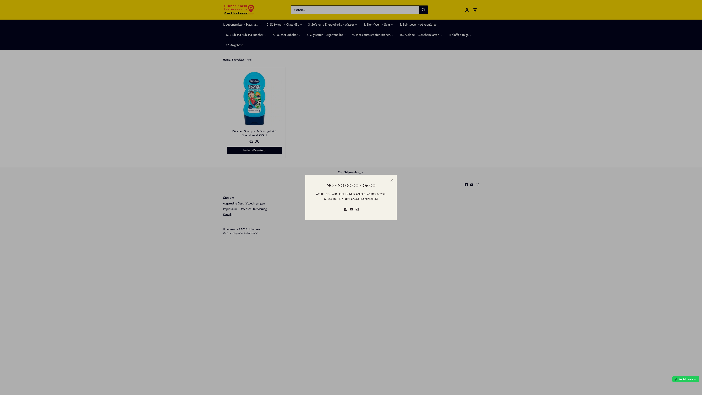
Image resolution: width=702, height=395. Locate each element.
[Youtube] (351, 209)
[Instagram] (357, 209)
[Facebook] (345, 209)
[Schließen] (392, 180)
